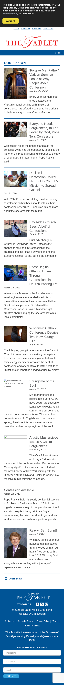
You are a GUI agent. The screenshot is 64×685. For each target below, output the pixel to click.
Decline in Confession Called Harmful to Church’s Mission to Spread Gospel (43, 181)
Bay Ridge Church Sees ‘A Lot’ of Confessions (42, 226)
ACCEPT (10, 21)
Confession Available (19, 490)
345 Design (39, 613)
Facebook (38, 604)
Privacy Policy (10, 13)
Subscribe (37, 28)
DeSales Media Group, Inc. (36, 609)
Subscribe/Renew (25, 621)
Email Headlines (32, 626)
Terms (55, 621)
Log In (16, 28)
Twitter (42, 604)
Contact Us (48, 28)
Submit (11, 676)
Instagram (47, 604)
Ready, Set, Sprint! (43, 530)
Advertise (25, 28)
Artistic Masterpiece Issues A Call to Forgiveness (43, 442)
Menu (57, 53)
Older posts (15, 578)
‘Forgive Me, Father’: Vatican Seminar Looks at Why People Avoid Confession (44, 79)
